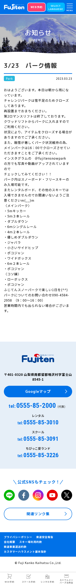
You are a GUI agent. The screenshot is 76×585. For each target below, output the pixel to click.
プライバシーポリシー (18, 537)
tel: (38, 405)
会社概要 (9, 542)
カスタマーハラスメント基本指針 (25, 551)
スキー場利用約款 (30, 542)
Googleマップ (38, 391)
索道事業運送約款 (15, 547)
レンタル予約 (47, 581)
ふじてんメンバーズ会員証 (66, 581)
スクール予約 (28, 581)
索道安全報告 (44, 537)
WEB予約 (9, 581)
